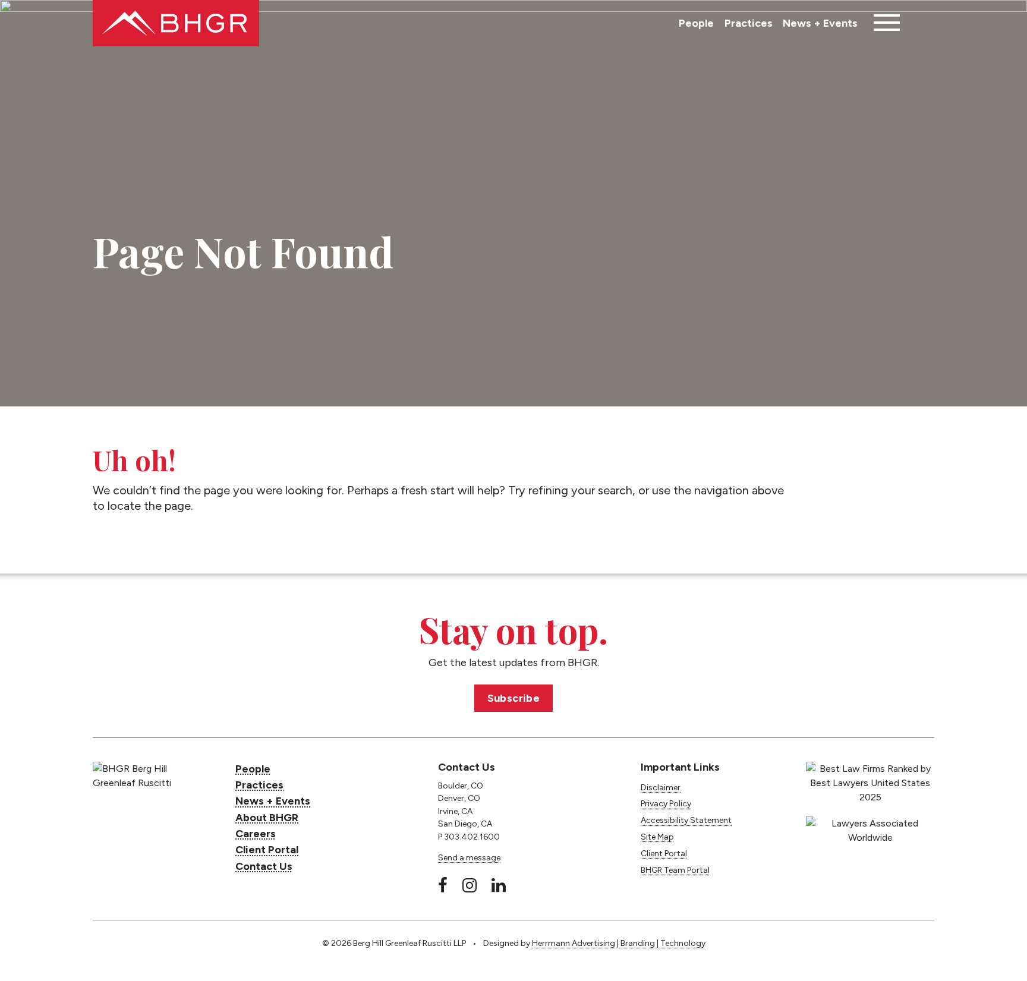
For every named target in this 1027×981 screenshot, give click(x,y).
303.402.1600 (472, 837)
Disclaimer (661, 788)
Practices (748, 23)
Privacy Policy (666, 804)
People (696, 23)
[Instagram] (469, 885)
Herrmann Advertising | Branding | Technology (618, 943)
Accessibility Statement (686, 820)
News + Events (820, 23)
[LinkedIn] (499, 885)
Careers (255, 833)
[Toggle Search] (922, 23)
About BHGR (266, 817)
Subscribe (513, 698)
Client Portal (266, 849)
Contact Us (263, 866)
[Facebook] (443, 885)
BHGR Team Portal (675, 870)
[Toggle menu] (887, 23)
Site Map (657, 837)
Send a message (469, 858)
